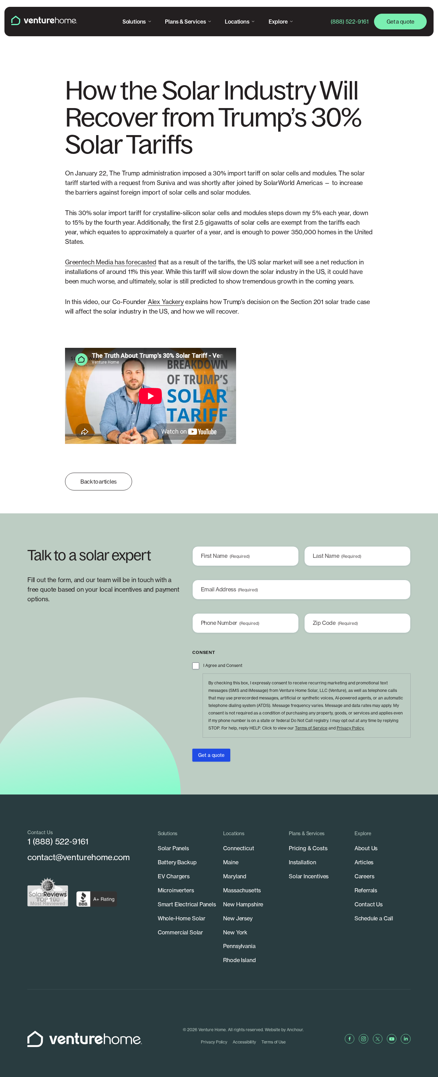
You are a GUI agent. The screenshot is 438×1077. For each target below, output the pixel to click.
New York (235, 932)
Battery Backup (177, 862)
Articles (364, 862)
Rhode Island (239, 960)
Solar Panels (173, 848)
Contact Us (369, 904)
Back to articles (98, 481)
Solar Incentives (308, 876)
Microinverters (176, 890)
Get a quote (400, 21)
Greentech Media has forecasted (110, 262)
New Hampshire (243, 904)
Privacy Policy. (350, 728)
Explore (278, 21)
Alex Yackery (166, 302)
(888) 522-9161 (350, 21)
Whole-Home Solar (181, 918)
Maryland (234, 876)
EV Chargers (174, 876)
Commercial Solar (180, 932)
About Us (366, 848)
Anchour (295, 1029)
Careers (364, 876)
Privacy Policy (214, 1042)
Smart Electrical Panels (187, 904)
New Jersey (237, 918)
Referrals (366, 890)
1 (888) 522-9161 (57, 841)
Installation (302, 862)
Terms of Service (311, 728)
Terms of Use (273, 1042)
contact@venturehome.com (78, 857)
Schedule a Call (374, 918)
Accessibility (244, 1042)
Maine (230, 862)
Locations (237, 21)
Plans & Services (185, 21)
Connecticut (238, 848)
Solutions (134, 21)
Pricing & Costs (308, 848)
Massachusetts (242, 890)
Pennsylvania (239, 946)
